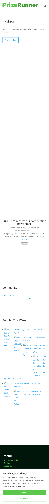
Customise (24, 499)
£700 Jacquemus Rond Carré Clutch (20, 148)
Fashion (8, 150)
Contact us (8, 463)
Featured (15, 200)
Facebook (6, 295)
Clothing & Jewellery (31, 391)
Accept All (24, 492)
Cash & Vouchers (20, 383)
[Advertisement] (24, 69)
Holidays (17, 330)
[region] (24, 486)
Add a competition (12, 460)
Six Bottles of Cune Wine (39, 348)
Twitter (14, 295)
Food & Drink (38, 345)
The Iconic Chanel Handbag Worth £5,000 (23, 198)
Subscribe (10, 40)
